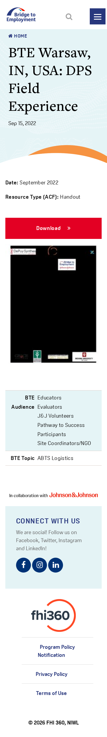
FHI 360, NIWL (62, 722)
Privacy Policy (51, 674)
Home (20, 36)
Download (49, 228)
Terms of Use (51, 693)
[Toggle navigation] (98, 16)
